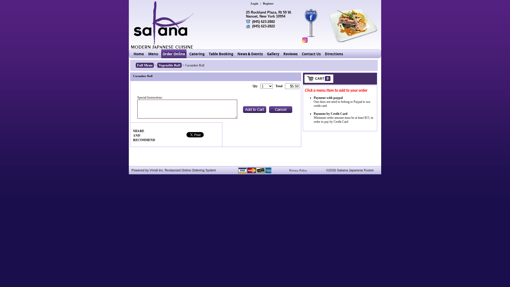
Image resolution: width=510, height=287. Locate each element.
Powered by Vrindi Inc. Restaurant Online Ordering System (173, 170)
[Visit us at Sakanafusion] (314, 16)
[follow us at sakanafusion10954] (305, 40)
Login (254, 3)
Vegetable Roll (169, 65)
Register (268, 3)
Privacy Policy (298, 170)
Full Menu (144, 65)
